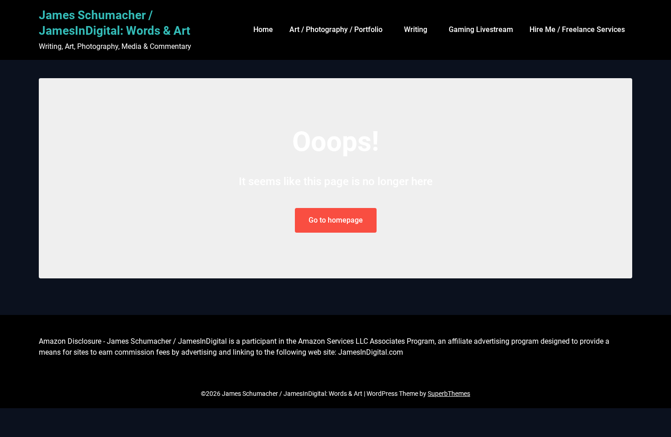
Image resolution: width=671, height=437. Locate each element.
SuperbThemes (449, 393)
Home (263, 29)
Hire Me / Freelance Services (577, 29)
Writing (415, 29)
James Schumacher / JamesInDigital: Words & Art (114, 22)
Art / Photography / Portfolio (336, 29)
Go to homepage (336, 220)
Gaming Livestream (481, 29)
